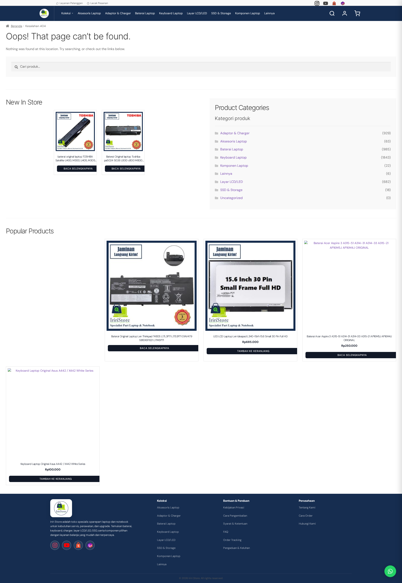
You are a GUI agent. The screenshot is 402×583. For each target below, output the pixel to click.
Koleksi (66, 13)
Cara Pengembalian (235, 515)
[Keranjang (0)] (357, 13)
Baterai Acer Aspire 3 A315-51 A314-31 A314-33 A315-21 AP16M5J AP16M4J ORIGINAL (349, 338)
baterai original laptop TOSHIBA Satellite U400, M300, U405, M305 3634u (75, 158)
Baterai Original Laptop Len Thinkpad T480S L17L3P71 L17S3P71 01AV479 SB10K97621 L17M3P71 (151, 338)
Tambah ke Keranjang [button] (253, 351)
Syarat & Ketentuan (235, 523)
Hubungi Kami (307, 523)
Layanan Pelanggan (71, 3)
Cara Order (306, 515)
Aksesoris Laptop (89, 13)
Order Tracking (232, 540)
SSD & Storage (221, 13)
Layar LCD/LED (197, 13)
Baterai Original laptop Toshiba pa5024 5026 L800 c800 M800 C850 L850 (123, 158)
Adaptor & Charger (118, 13)
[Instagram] (317, 3)
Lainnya (269, 13)
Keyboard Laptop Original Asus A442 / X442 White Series (53, 464)
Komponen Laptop (247, 13)
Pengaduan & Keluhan (236, 548)
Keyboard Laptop (171, 13)
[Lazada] (343, 3)
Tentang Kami (307, 507)
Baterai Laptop (145, 13)
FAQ (225, 532)
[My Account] (344, 13)
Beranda (16, 26)
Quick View (77, 148)
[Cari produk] (332, 13)
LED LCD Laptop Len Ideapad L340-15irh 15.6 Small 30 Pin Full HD (250, 336)
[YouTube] (325, 3)
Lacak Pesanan (99, 3)
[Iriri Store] (61, 508)
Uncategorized (231, 198)
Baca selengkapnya (78, 168)
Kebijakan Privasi (233, 507)
